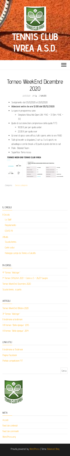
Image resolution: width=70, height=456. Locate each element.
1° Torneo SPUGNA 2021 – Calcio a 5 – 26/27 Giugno (25, 278)
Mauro (43, 95)
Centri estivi (9, 247)
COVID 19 (9, 230)
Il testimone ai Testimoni (12, 349)
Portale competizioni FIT (12, 360)
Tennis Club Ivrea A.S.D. (35, 42)
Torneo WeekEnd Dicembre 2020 (16, 283)
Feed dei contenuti (10, 425)
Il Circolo (6, 214)
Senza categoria (21, 185)
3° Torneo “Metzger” (11, 313)
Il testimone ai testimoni (12, 319)
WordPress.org (9, 436)
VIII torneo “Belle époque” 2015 (15, 325)
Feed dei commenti (10, 431)
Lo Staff (8, 219)
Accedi (5, 420)
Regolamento (10, 225)
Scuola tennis (10, 241)
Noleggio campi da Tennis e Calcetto (20, 253)
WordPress (34, 448)
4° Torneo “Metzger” (11, 272)
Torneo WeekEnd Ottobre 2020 (15, 308)
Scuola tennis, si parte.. (12, 289)
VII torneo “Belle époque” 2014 (15, 330)
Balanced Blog (53, 448)
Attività (5, 236)
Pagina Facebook (9, 355)
